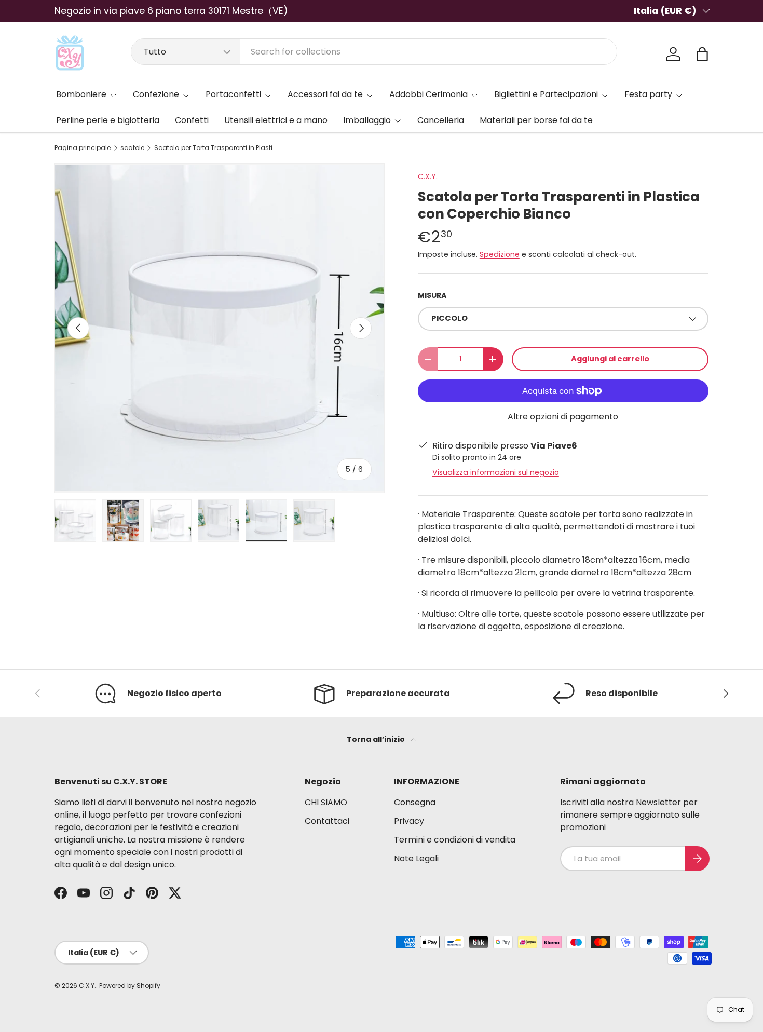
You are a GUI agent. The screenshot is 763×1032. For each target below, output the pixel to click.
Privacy (409, 821)
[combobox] (374, 51)
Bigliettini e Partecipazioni (546, 94)
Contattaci (327, 821)
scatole (132, 148)
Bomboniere (81, 94)
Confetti (192, 120)
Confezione (156, 94)
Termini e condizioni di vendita (454, 840)
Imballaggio (367, 120)
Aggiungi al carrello (610, 359)
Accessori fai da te (325, 94)
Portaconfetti (233, 94)
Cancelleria (440, 120)
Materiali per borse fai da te (536, 120)
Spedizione (500, 254)
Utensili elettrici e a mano (276, 120)
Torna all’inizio (376, 739)
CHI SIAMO (326, 802)
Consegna (414, 802)
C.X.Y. (428, 176)
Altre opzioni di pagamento (563, 417)
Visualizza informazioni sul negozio (495, 472)
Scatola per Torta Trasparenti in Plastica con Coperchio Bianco (216, 148)
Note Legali (416, 858)
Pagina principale (83, 148)
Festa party (648, 94)
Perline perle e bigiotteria (107, 120)
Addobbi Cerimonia (428, 94)
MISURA (432, 295)
